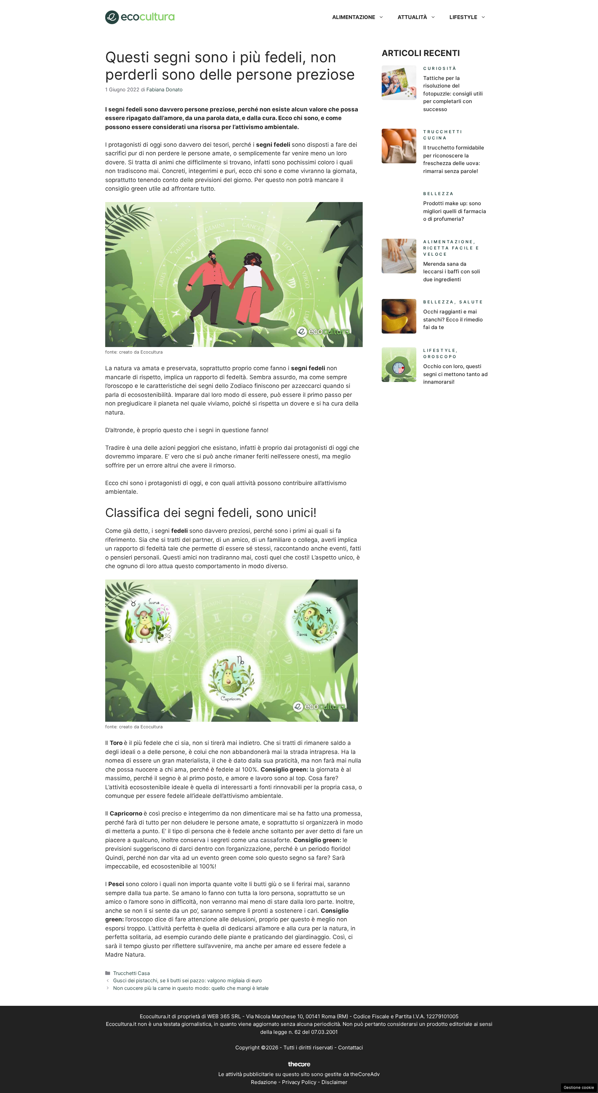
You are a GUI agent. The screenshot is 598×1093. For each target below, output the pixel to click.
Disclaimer (334, 1082)
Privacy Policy (299, 1082)
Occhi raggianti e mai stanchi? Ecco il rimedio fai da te (453, 319)
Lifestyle (463, 17)
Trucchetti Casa (131, 973)
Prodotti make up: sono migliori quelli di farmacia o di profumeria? (454, 211)
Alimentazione (353, 17)
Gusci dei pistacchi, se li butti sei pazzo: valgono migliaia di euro (187, 980)
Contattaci (350, 1047)
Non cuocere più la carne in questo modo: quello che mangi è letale (191, 988)
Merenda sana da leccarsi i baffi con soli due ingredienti (451, 272)
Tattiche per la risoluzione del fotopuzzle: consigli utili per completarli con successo (453, 93)
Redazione (264, 1082)
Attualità (412, 17)
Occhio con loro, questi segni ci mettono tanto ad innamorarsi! (455, 374)
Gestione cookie (579, 1087)
